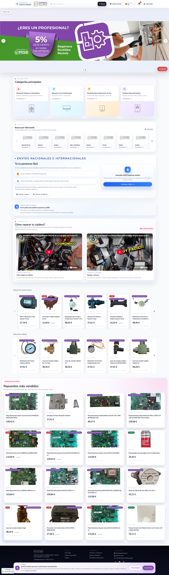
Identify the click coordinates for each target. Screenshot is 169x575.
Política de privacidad (70, 555)
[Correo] (119, 561)
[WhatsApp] (115, 561)
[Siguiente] (166, 41)
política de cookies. (31, 571)
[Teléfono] (123, 561)
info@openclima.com (39, 559)
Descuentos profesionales (96, 558)
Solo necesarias (135, 568)
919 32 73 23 (50, 559)
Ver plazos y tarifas (126, 184)
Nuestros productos (94, 555)
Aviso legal (68, 553)
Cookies (67, 558)
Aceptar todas (148, 568)
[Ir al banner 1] (83, 70)
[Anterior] (3, 41)
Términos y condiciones (95, 553)
